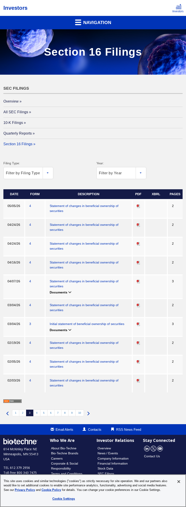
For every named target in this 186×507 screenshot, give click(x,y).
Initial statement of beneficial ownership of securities (87, 324)
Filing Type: (11, 163)
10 (79, 412)
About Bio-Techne (63, 448)
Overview (11, 101)
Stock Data (105, 468)
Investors (15, 8)
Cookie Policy (51, 490)
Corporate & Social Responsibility (64, 466)
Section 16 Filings (17, 144)
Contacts (94, 429)
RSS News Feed (128, 429)
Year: (100, 163)
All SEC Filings (15, 112)
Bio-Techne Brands (64, 453)
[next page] (88, 414)
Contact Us (152, 456)
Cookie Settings (63, 498)
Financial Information (113, 463)
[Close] (179, 482)
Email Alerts (64, 429)
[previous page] (8, 414)
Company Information (113, 458)
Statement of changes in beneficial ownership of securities (84, 208)
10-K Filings (13, 123)
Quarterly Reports (17, 133)
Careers (57, 458)
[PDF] (138, 206)
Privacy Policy (25, 490)
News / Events (108, 453)
